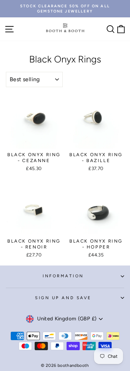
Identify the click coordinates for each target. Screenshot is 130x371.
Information (63, 275)
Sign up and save (63, 297)
